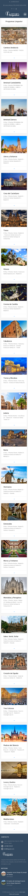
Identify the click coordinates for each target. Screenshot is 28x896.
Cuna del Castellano (11, 193)
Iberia (6, 450)
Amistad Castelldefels (12, 83)
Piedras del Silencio (11, 745)
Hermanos (8, 487)
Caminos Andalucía (11, 48)
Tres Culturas (9, 708)
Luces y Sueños (9, 782)
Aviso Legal (22, 892)
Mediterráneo (9, 819)
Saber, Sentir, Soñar (11, 636)
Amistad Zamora (10, 120)
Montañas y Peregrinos (12, 598)
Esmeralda (8, 524)
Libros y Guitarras (10, 156)
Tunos (6, 230)
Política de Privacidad (14, 894)
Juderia (6, 413)
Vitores (6, 269)
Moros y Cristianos (11, 561)
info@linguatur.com (9, 849)
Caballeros (8, 341)
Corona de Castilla (11, 304)
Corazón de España (11, 673)
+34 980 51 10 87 (8, 846)
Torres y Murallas (10, 378)
